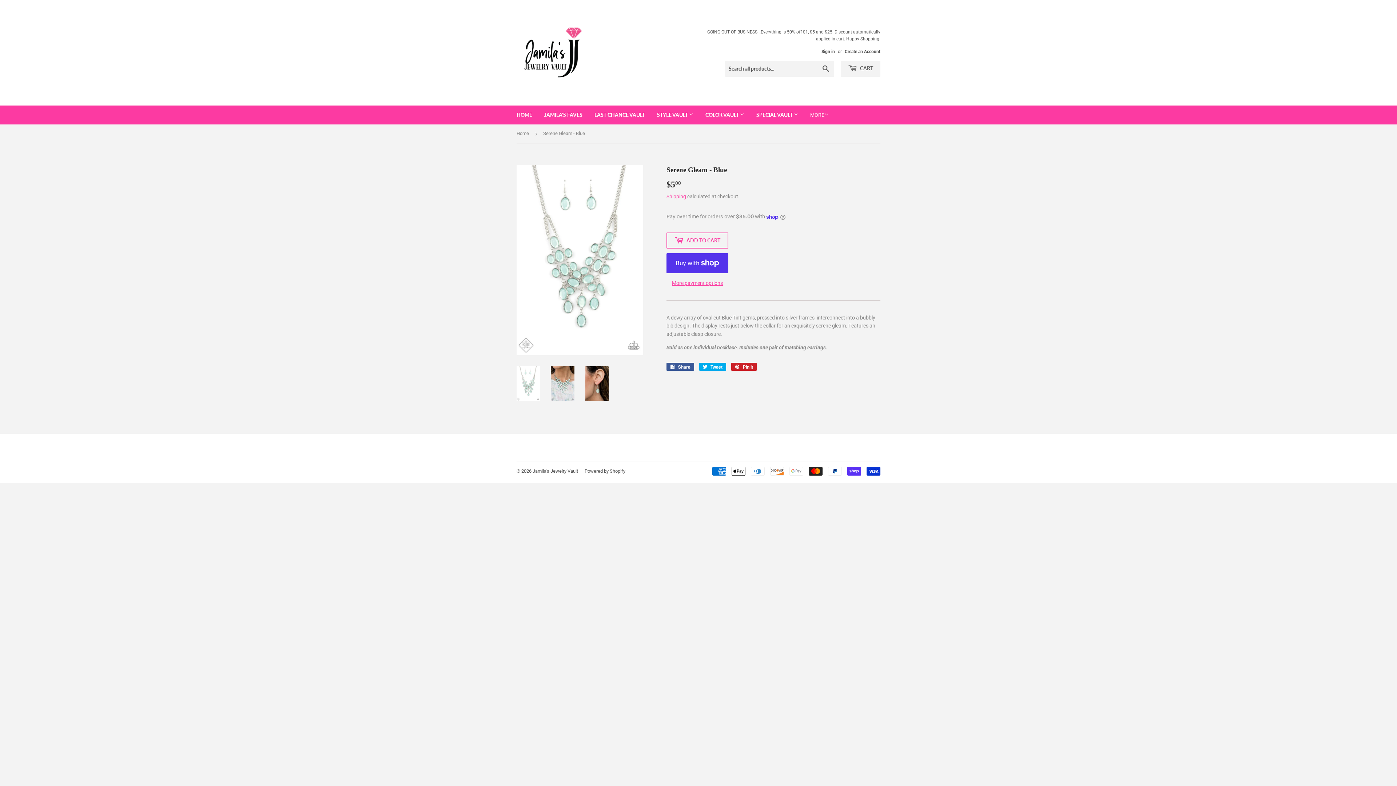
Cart (866, 68)
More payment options (697, 283)
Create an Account (862, 51)
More (817, 115)
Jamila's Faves (563, 115)
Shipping (676, 196)
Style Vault (673, 115)
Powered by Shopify (605, 471)
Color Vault (722, 115)
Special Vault (775, 115)
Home (524, 115)
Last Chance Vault (619, 115)
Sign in (828, 51)
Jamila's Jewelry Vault (555, 471)
